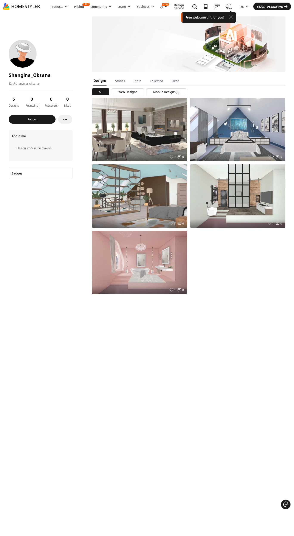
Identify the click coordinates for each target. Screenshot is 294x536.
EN (242, 6)
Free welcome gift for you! (205, 17)
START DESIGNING (270, 6)
